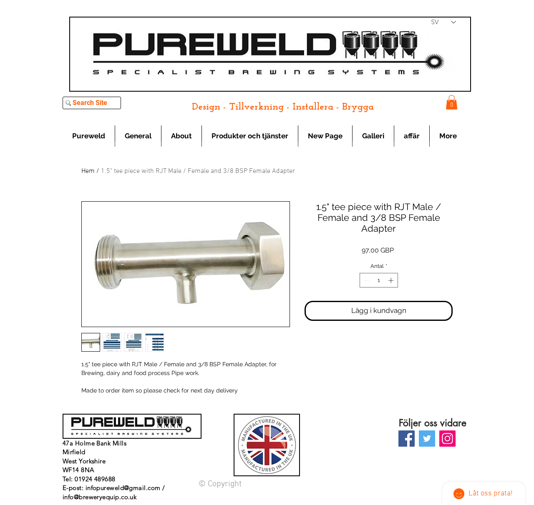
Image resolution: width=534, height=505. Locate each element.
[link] (452, 102)
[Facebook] (406, 438)
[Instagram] (447, 438)
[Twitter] (427, 438)
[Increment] (392, 280)
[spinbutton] (378, 280)
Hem (88, 171)
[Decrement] (366, 280)
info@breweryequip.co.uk (99, 497)
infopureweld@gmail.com (123, 488)
